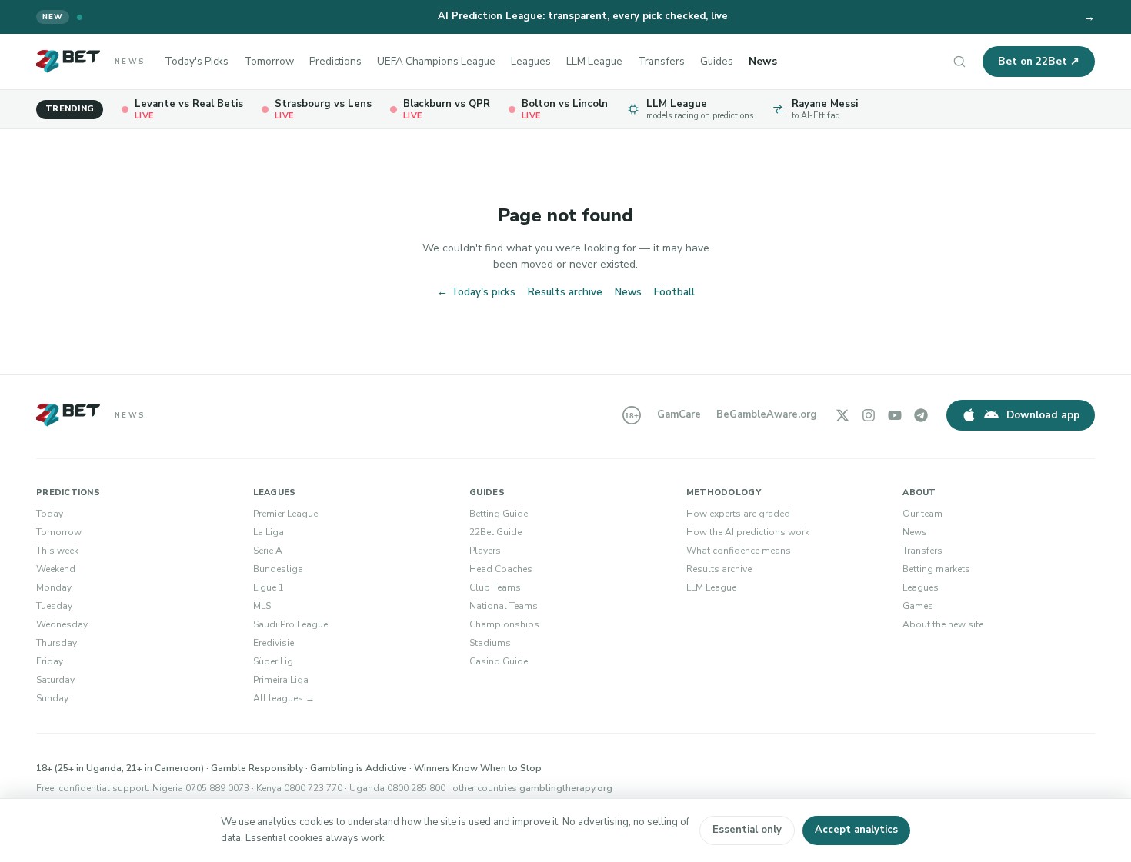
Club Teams (495, 587)
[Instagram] (869, 415)
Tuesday (54, 606)
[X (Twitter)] (842, 415)
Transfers (661, 61)
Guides (716, 61)
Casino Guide (498, 661)
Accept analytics (856, 830)
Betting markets (936, 569)
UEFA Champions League (436, 61)
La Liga (268, 532)
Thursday (56, 643)
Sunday (52, 698)
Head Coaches (500, 569)
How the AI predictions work (747, 532)
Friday (49, 661)
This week (57, 550)
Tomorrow (269, 61)
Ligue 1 (268, 587)
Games (917, 606)
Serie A (267, 550)
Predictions (335, 61)
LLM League (594, 61)
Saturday (55, 680)
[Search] (959, 61)
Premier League (285, 514)
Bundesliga (278, 569)
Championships (504, 624)
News (763, 61)
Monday (54, 587)
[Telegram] (921, 415)
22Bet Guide (495, 532)
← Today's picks (476, 292)
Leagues (531, 61)
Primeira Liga (281, 680)
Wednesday (62, 624)
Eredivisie (273, 643)
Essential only (747, 830)
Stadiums (490, 643)
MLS (262, 606)
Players (485, 550)
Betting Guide (498, 514)
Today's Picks (197, 61)
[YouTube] (895, 415)
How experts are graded (738, 514)
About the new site (942, 624)
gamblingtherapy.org (565, 788)
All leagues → (284, 698)
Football (674, 292)
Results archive (565, 292)
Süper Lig (273, 661)
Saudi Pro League (290, 624)
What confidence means (738, 550)
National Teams (503, 606)
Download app (1042, 415)
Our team (922, 514)
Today (49, 514)
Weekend (55, 569)
